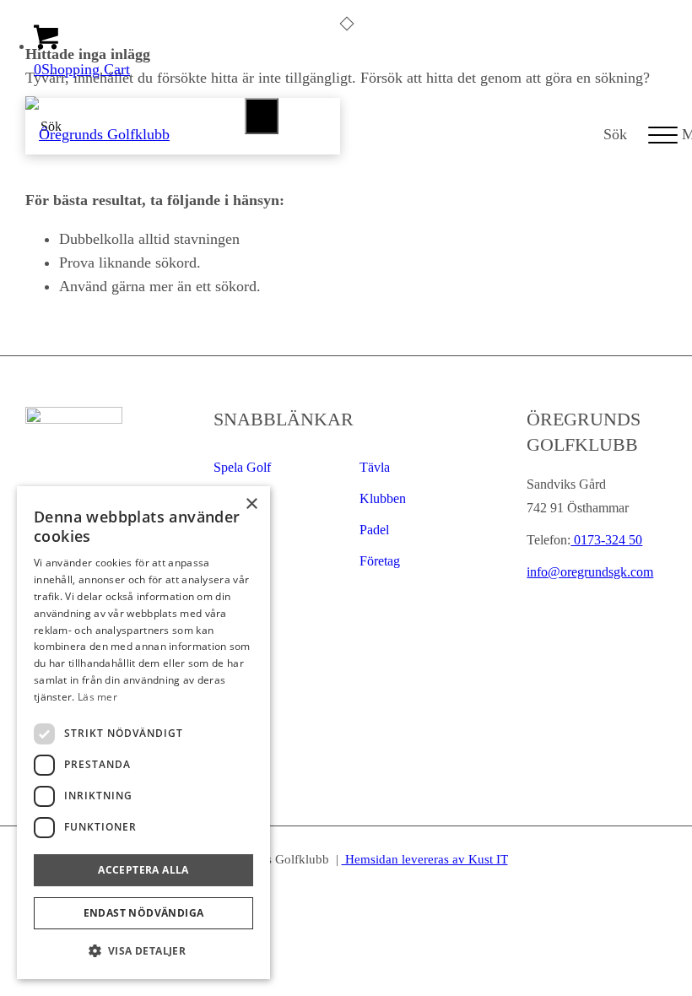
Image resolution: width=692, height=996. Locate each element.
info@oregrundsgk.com (590, 572)
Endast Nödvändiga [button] (144, 913)
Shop (227, 529)
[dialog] (143, 732)
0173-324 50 (606, 540)
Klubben (383, 498)
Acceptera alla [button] (143, 870)
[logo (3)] (97, 134)
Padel (374, 529)
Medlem (235, 592)
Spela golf (242, 467)
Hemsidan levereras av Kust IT (425, 859)
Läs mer (97, 697)
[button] (143, 951)
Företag (380, 561)
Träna (229, 498)
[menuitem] (606, 134)
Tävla (375, 467)
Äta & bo (240, 561)
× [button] (251, 504)
